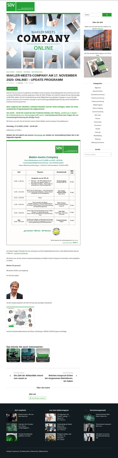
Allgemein (98, 87)
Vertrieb (27, 72)
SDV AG (20, 83)
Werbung (97, 139)
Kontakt (8, 451)
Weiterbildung (37, 72)
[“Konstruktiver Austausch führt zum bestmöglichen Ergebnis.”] (89, 427)
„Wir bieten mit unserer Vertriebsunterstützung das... (103, 435)
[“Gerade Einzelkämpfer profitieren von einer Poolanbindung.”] (11, 437)
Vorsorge (97, 132)
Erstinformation (24, 451)
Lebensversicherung (98, 101)
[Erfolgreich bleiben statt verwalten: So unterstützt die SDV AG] (50, 437)
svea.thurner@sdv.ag (21, 253)
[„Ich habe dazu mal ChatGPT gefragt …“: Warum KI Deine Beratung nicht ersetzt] (50, 417)
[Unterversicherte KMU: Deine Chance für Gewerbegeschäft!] (89, 417)
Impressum (15, 451)
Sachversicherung (97, 111)
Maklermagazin (97, 105)
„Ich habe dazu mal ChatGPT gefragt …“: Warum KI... (63, 416)
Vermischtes (97, 122)
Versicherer (97, 125)
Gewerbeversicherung (97, 94)
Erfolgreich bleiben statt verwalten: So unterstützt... (64, 435)
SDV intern (10, 72)
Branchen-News (98, 91)
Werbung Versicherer (97, 142)
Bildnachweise (43, 451)
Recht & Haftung (98, 108)
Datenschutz (34, 451)
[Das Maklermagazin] (20, 6)
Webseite (100, 28)
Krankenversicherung (97, 98)
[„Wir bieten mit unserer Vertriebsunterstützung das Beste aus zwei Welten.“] (89, 437)
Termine (19, 72)
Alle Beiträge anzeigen (38, 398)
